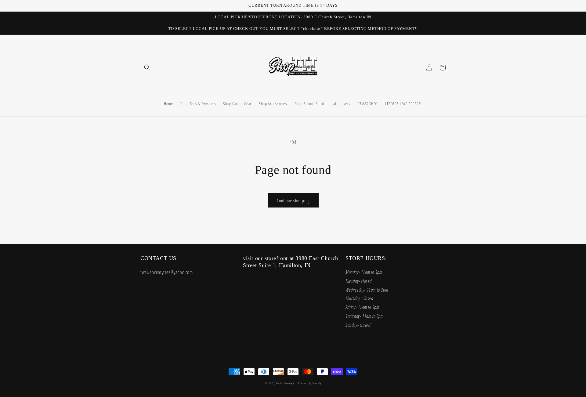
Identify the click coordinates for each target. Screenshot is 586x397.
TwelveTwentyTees (286, 383)
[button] (147, 67)
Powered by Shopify (309, 383)
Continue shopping (293, 200)
